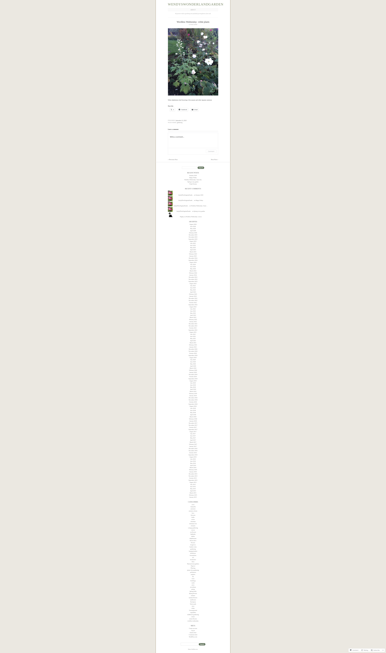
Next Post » (214, 159)
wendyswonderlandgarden (195, 4)
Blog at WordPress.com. (193, 649)
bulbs (193, 517)
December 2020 (193, 349)
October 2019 (193, 376)
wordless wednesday (193, 621)
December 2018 (193, 398)
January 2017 (193, 446)
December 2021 (193, 323)
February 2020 (193, 370)
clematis (193, 526)
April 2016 (193, 465)
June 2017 (193, 436)
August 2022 (193, 307)
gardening (179, 122)
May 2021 (193, 338)
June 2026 (193, 226)
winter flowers (193, 619)
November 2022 (193, 300)
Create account (193, 628)
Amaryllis (193, 506)
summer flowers (193, 597)
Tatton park (193, 604)
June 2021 (193, 336)
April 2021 (193, 340)
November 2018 (193, 400)
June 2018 (193, 410)
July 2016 (193, 459)
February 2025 (193, 254)
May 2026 (193, 228)
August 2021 (193, 332)
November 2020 (193, 351)
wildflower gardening (193, 614)
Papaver (193, 566)
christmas (193, 521)
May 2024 (193, 268)
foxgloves (193, 545)
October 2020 (193, 353)
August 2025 (193, 241)
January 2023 (193, 296)
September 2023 (193, 281)
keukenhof (193, 559)
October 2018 (193, 402)
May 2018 (193, 412)
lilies (193, 561)
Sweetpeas (193, 602)
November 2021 (193, 326)
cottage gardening (193, 528)
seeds (193, 583)
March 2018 (193, 417)
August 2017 (193, 431)
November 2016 (193, 450)
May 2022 (193, 313)
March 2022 (193, 317)
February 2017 (193, 444)
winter (193, 616)
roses (193, 578)
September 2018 (193, 404)
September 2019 (193, 378)
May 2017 (193, 438)
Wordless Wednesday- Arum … (199, 206)
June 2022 (193, 311)
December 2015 (193, 474)
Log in (193, 630)
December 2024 (193, 258)
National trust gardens (193, 564)
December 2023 (193, 277)
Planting (193, 568)
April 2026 (193, 230)
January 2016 (193, 472)
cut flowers (193, 532)
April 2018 (193, 414)
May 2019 (193, 387)
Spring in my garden (193, 182)
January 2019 (193, 395)
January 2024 (193, 275)
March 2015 (193, 493)
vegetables (193, 612)
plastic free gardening (193, 570)
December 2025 (193, 235)
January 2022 (193, 321)
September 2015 (193, 480)
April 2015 (193, 491)
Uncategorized (193, 610)
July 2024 (193, 264)
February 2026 (193, 233)
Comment (211, 151)
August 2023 (193, 283)
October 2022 (193, 302)
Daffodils (193, 534)
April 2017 (193, 440)
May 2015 (193, 488)
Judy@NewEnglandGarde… (186, 195)
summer (193, 595)
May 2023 (193, 290)
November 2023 (193, 279)
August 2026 (193, 224)
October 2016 (193, 452)
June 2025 (193, 245)
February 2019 (193, 393)
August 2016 (193, 457)
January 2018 (193, 421)
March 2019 (193, 391)
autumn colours (193, 511)
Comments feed (193, 634)
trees (193, 606)
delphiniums (193, 538)
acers (193, 504)
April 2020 (193, 366)
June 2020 (193, 362)
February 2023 (193, 294)
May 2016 (193, 463)
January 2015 (193, 497)
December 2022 (193, 298)
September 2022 (193, 304)
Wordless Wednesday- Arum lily (193, 179)
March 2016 (193, 467)
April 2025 (193, 249)
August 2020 (193, 357)
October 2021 (193, 328)
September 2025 (193, 239)
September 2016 (193, 455)
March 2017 (193, 442)
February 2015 (193, 495)
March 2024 (193, 271)
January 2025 (193, 256)
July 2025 (193, 243)
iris (193, 557)
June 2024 (193, 266)
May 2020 (193, 364)
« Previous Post (173, 159)
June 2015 (193, 486)
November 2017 (193, 425)
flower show (193, 540)
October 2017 (193, 427)
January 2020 (193, 372)
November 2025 (193, 237)
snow (193, 585)
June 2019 (193, 385)
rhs (193, 576)
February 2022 (193, 319)
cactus (193, 519)
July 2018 (193, 408)
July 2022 (193, 309)
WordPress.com (193, 637)
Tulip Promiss (193, 184)
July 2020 (193, 359)
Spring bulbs (193, 591)
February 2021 (193, 345)
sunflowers (193, 600)
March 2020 (193, 368)
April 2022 (193, 315)
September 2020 (193, 355)
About (193, 10)
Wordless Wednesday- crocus (194, 216)
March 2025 (193, 252)
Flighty (182, 216)
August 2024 (193, 262)
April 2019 (193, 389)
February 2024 (193, 273)
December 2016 (193, 448)
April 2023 (193, 292)
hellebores (193, 553)
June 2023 (193, 288)
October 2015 (193, 478)
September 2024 (193, 260)
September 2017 (193, 429)
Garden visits (193, 547)
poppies (193, 574)
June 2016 (193, 461)
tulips (193, 608)
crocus (193, 530)
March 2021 (193, 343)
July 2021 (193, 334)
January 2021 (193, 347)
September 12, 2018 (181, 120)
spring (193, 589)
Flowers (193, 542)
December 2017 (193, 423)
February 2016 (193, 469)
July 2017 (193, 433)
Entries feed (193, 632)
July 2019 (193, 383)
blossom (193, 515)
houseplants (193, 555)
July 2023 (193, 285)
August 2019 (193, 381)
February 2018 (193, 419)
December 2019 (193, 374)
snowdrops (193, 587)
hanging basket (193, 551)
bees (193, 513)
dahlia (193, 536)
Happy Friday (193, 177)
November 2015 (193, 476)
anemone (193, 509)
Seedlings (193, 580)
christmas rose (193, 523)
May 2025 (193, 247)
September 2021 (193, 330)
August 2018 (193, 406)
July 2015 (193, 484)
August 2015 (193, 482)
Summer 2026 (193, 175)
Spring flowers (193, 593)
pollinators (193, 572)
